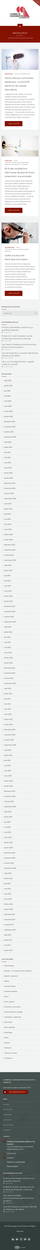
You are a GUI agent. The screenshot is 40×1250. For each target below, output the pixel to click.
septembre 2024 (10, 498)
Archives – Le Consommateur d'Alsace (17, 971)
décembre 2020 (9, 729)
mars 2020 (8, 776)
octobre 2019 (9, 801)
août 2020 (7, 750)
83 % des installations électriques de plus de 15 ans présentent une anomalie (20, 172)
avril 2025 (7, 462)
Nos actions (8, 1125)
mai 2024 (7, 519)
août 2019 (7, 812)
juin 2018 (7, 883)
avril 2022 (7, 647)
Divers (6, 996)
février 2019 (8, 842)
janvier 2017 (8, 950)
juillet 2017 (8, 940)
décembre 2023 (9, 545)
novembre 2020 (9, 735)
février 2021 (8, 719)
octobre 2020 (9, 740)
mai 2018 (7, 889)
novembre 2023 (9, 550)
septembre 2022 (10, 622)
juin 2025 (7, 452)
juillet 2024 (8, 509)
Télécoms (7, 1048)
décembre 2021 (9, 668)
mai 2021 (7, 704)
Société (7, 1043)
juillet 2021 (8, 693)
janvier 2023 (8, 601)
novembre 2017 (9, 919)
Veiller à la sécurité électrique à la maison (16, 257)
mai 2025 (7, 457)
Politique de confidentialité (16, 1162)
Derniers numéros (10, 991)
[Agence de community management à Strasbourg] (20, 1247)
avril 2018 (7, 894)
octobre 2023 (9, 555)
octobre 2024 (9, 493)
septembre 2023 (10, 560)
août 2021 (7, 688)
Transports (8, 1058)
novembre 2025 (9, 427)
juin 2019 (7, 822)
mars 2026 (8, 406)
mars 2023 (8, 591)
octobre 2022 (9, 616)
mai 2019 (7, 827)
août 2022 (7, 627)
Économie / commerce (12, 1007)
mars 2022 (8, 652)
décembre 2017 (9, 914)
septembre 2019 (10, 806)
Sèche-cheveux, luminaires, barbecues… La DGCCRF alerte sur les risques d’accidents (19, 84)
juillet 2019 (8, 817)
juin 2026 (7, 391)
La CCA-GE (7, 1120)
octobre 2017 (9, 924)
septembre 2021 (10, 683)
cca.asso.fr (10, 1158)
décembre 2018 (9, 853)
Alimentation (9, 966)
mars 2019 (8, 837)
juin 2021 (7, 699)
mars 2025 (8, 468)
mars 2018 (8, 899)
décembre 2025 (9, 421)
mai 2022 (7, 642)
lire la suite (13, 124)
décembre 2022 (9, 606)
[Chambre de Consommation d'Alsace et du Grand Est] (20, 12)
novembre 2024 (9, 488)
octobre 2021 (9, 678)
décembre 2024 (9, 483)
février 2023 (8, 596)
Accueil (6, 1104)
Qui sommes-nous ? (17, 1092)
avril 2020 (7, 770)
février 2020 (8, 781)
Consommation (24, 74)
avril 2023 (7, 586)
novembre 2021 (9, 673)
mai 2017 (7, 945)
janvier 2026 (8, 416)
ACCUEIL (19, 35)
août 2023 (7, 565)
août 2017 (7, 935)
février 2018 (8, 904)
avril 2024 (7, 524)
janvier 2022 (8, 663)
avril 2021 (7, 709)
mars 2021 (8, 714)
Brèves (6, 981)
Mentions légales (12, 1166)
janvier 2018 (8, 909)
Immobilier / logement (19, 164)
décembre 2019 (9, 791)
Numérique (8, 1032)
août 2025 (7, 442)
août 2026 (7, 380)
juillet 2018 (8, 878)
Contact (6, 1130)
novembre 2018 (9, 858)
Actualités (7, 1109)
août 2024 (7, 504)
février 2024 (8, 534)
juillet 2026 (8, 385)
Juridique (7, 1114)
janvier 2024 (8, 539)
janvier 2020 (8, 786)
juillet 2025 (8, 447)
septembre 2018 (10, 868)
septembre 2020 (10, 745)
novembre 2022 (9, 611)
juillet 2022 (8, 632)
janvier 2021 (8, 724)
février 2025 (8, 473)
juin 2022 (7, 637)
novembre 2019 (9, 796)
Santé (6, 1037)
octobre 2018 (9, 863)
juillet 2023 (8, 570)
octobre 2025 (9, 432)
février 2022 (8, 658)
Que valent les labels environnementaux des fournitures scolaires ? (18, 1198)
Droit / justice (9, 1001)
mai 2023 (7, 581)
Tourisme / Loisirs (10, 1053)
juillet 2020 (8, 755)
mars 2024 (8, 529)
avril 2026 (7, 401)
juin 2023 (7, 575)
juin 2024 (7, 514)
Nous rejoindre (9, 1027)
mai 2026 (7, 396)
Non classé (8, 1022)
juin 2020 (7, 760)
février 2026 (8, 411)
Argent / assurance (11, 976)
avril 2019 (7, 832)
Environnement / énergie (13, 1012)
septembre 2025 (10, 437)
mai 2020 (7, 765)
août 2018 (7, 873)
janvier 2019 (8, 847)
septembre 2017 (10, 930)
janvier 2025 (8, 478)
